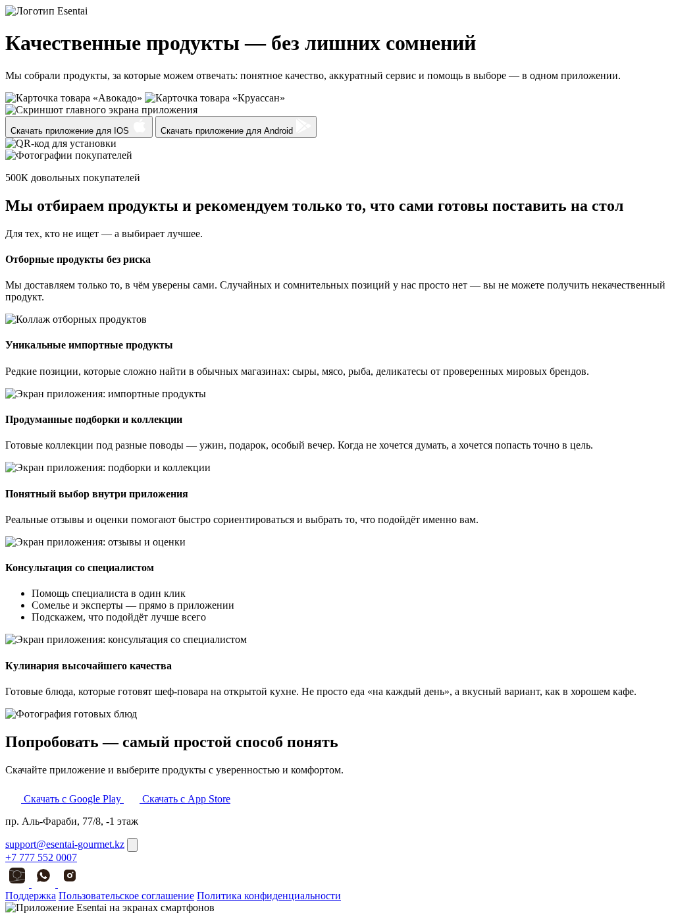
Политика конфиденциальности (269, 895)
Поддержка (30, 895)
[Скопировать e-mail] (132, 845)
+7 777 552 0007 (41, 857)
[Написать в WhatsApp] (45, 883)
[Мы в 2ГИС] (18, 883)
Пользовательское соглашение (126, 895)
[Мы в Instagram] (70, 883)
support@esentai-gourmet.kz (64, 844)
